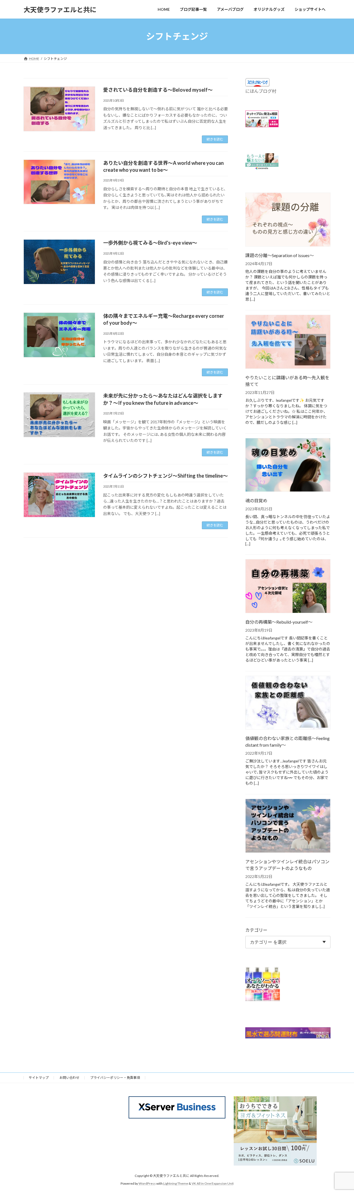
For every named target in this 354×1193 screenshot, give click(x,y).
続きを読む (215, 139)
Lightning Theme (175, 1183)
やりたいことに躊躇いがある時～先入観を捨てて (287, 381)
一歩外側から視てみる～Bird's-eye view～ (150, 243)
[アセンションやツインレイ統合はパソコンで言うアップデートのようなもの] (287, 826)
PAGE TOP (340, 1152)
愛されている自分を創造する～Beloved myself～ (158, 90)
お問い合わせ (69, 1078)
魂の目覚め (256, 500)
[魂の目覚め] (287, 465)
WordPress (147, 1183)
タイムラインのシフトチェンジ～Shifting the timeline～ (165, 476)
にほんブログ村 (260, 91)
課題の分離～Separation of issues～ (279, 255)
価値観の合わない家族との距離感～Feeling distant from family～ (287, 742)
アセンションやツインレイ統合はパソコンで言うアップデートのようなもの (287, 865)
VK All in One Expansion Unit (213, 1183)
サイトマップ (39, 1078)
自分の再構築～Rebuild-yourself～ (279, 621)
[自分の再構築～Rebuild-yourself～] (287, 586)
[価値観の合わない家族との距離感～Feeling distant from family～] (287, 703)
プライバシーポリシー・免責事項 (115, 1078)
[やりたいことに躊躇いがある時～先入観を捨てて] (287, 342)
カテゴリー (256, 930)
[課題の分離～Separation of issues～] (287, 220)
